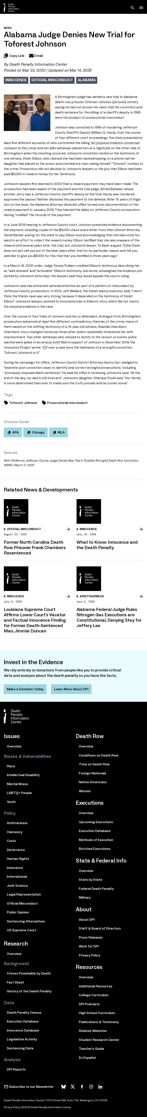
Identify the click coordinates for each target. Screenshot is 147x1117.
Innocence (16, 80)
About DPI (87, 919)
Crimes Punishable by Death (29, 973)
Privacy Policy (89, 955)
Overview (14, 746)
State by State (90, 880)
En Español (87, 1058)
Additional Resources (95, 986)
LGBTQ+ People (19, 793)
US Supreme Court (21, 930)
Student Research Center (99, 1040)
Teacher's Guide (91, 1049)
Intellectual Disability (23, 775)
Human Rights (18, 859)
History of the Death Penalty (29, 991)
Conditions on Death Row (98, 755)
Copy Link (16, 56)
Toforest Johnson (23, 403)
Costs (11, 841)
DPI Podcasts (89, 1004)
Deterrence (16, 850)
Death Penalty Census (24, 1012)
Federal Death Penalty (96, 889)
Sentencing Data (20, 1048)
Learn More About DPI (71, 689)
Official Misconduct (52, 80)
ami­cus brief (50, 342)
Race (11, 766)
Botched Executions (94, 849)
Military (85, 897)
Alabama (87, 80)
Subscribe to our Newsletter (31, 1087)
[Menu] (141, 7)
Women (85, 791)
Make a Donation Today (25, 689)
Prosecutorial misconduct (67, 403)
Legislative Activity (22, 1039)
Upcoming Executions (96, 822)
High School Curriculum (97, 1013)
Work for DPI (89, 946)
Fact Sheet (15, 982)
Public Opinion (18, 912)
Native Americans (93, 782)
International (17, 876)
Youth (11, 802)
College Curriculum (94, 995)
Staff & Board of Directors (100, 928)
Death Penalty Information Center (38, 64)
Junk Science (17, 885)
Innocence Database (23, 1030)
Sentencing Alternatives (26, 921)
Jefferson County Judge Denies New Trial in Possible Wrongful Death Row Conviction (82, 460)
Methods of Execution (96, 840)
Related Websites (93, 1031)
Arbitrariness (17, 823)
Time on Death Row (94, 764)
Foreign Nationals (92, 773)
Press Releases (91, 937)
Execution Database (22, 1021)
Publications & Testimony (99, 1022)
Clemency (14, 832)
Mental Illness (17, 784)
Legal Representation (24, 894)
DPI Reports (16, 1069)
